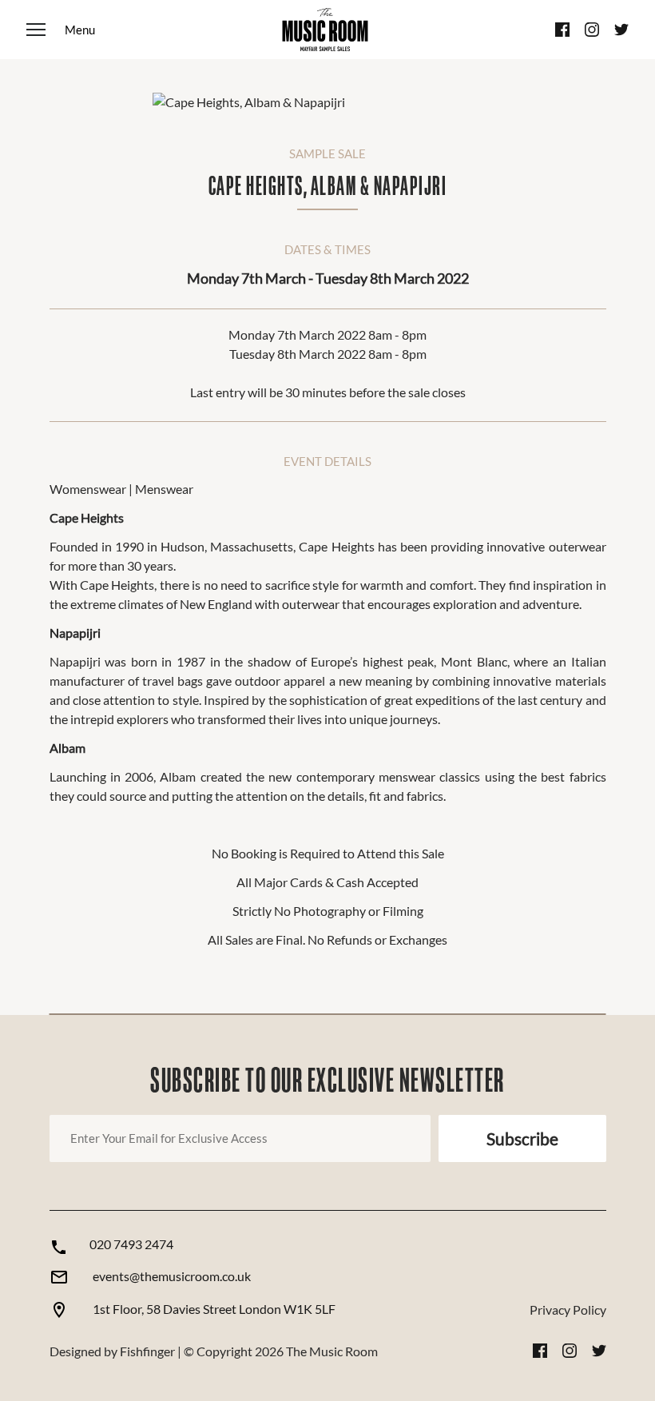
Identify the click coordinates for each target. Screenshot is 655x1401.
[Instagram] (592, 29)
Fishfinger (147, 1351)
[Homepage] (325, 29)
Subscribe (522, 1138)
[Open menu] (60, 29)
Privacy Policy (568, 1309)
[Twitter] (621, 29)
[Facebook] (562, 29)
